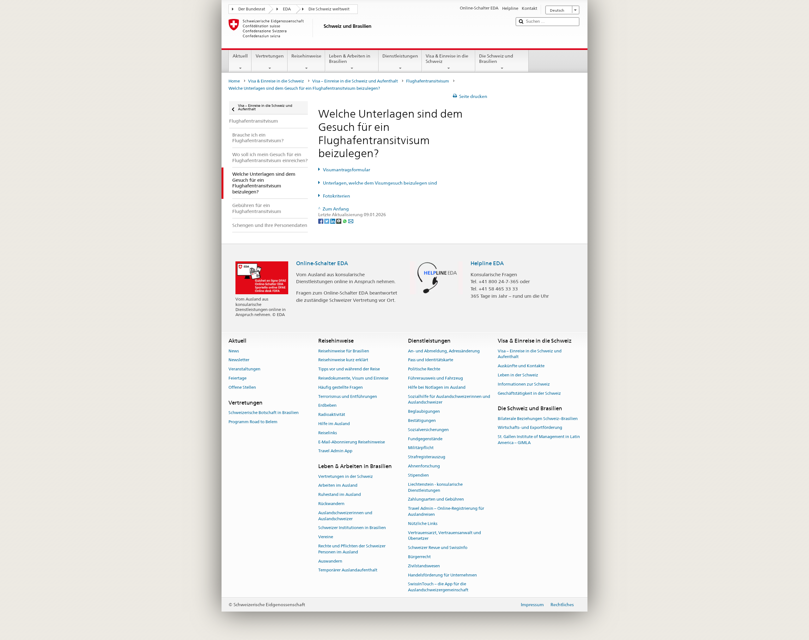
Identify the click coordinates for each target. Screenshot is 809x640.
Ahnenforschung (424, 466)
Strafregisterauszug (426, 457)
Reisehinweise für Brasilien (343, 351)
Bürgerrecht (419, 556)
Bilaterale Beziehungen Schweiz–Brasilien (538, 418)
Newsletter (238, 360)
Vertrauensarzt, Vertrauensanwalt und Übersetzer (444, 535)
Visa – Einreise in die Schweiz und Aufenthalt (355, 81)
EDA (287, 9)
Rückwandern (331, 503)
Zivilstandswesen (424, 566)
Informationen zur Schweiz (524, 384)
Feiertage (237, 378)
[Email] (350, 220)
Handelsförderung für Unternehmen (442, 575)
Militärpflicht (421, 448)
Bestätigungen (422, 420)
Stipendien (418, 475)
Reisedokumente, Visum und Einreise (353, 378)
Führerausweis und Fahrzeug (435, 378)
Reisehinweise (306, 55)
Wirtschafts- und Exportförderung (530, 427)
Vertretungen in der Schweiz (345, 476)
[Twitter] (327, 220)
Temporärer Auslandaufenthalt (347, 570)
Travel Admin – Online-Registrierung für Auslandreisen (446, 511)
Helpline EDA (487, 263)
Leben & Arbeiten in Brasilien (349, 58)
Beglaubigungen (424, 411)
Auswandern (330, 561)
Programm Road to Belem (252, 421)
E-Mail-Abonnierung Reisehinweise (351, 442)
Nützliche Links (422, 523)
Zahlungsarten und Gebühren (436, 499)
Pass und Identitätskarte (430, 360)
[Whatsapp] (345, 220)
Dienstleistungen (400, 55)
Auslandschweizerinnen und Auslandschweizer (345, 515)
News (233, 351)
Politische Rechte (424, 369)
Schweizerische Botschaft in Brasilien (263, 412)
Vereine (325, 536)
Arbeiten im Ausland (337, 485)
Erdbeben (327, 405)
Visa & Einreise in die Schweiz (447, 58)
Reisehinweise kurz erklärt (343, 360)
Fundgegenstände (425, 438)
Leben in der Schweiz (518, 375)
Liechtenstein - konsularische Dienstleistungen (435, 487)
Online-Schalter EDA (322, 263)
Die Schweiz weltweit (329, 9)
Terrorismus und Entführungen (347, 396)
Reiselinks (327, 432)
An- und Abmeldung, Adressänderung (444, 351)
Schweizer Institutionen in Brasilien (352, 528)
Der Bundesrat (251, 9)
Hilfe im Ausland (334, 423)
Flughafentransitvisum (427, 81)
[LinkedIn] (333, 220)
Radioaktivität (331, 414)
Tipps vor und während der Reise (349, 369)
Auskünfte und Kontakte (521, 365)
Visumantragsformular (346, 169)
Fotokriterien (336, 195)
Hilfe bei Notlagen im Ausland (436, 387)
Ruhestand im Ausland (339, 494)
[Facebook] (321, 220)
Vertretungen (270, 55)
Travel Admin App (335, 451)
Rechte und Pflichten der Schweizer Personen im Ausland (352, 549)
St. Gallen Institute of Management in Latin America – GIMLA (539, 440)
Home (234, 81)
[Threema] (339, 220)
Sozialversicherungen (428, 429)
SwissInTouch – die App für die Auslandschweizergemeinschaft (438, 587)
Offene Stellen (242, 387)
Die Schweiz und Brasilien (496, 58)
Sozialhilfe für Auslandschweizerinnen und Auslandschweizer (449, 399)
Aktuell (240, 55)
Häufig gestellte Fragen (340, 387)
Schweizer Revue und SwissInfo (437, 547)
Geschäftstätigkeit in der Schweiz (529, 393)
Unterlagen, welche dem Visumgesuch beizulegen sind (380, 183)
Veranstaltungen (244, 369)
